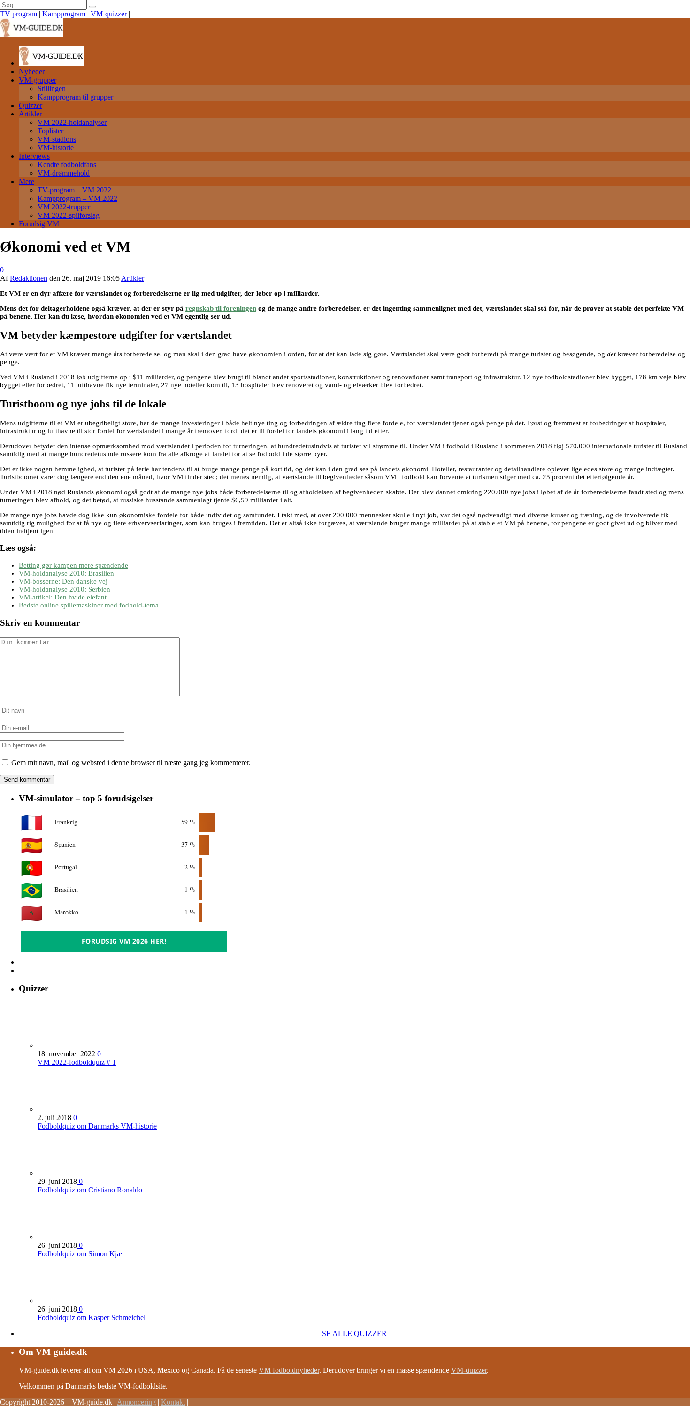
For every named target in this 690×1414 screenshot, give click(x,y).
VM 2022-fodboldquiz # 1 (77, 1062)
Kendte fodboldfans (67, 165)
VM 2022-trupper (64, 207)
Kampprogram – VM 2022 (77, 198)
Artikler (30, 114)
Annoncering (136, 1402)
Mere (26, 181)
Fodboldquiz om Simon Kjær (81, 1254)
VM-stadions (57, 139)
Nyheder (32, 72)
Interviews (34, 156)
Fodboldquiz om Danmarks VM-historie (97, 1126)
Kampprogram (63, 14)
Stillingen (52, 88)
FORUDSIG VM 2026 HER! (124, 941)
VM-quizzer (109, 14)
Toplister (50, 131)
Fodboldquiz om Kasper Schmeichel (92, 1318)
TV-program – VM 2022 (74, 190)
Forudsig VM (39, 224)
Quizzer (30, 105)
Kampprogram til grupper (75, 97)
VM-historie (56, 148)
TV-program (18, 14)
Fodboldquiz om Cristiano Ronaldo (90, 1190)
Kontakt (173, 1402)
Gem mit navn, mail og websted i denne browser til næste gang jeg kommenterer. (131, 763)
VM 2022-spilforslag (69, 215)
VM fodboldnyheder (289, 1370)
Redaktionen (28, 278)
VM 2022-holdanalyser (72, 122)
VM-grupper (37, 80)
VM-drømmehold (64, 173)
